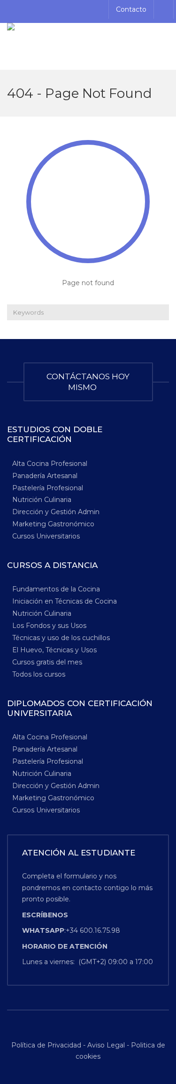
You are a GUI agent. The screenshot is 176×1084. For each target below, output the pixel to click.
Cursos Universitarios (46, 536)
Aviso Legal (106, 1045)
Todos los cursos (38, 674)
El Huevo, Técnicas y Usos (54, 650)
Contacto (131, 9)
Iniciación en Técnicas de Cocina (64, 601)
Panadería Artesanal (44, 475)
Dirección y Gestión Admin (55, 512)
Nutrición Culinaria (41, 499)
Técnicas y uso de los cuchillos (61, 638)
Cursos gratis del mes (47, 662)
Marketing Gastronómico (53, 524)
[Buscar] (161, 312)
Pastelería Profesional (47, 487)
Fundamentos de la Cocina (56, 589)
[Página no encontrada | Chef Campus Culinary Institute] (88, 46)
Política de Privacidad (47, 1045)
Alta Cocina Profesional (49, 463)
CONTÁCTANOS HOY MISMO (88, 382)
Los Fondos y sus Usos (49, 625)
